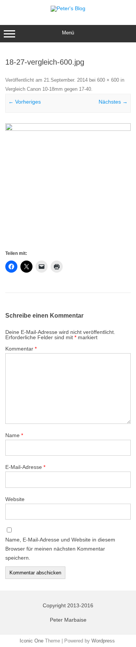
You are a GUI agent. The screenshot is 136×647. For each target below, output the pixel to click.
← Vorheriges (24, 102)
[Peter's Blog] (68, 8)
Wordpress (103, 641)
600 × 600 (108, 80)
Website (15, 499)
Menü (68, 33)
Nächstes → (113, 102)
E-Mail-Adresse (25, 467)
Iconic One (31, 641)
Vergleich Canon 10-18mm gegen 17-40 (48, 89)
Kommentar (21, 349)
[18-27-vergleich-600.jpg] (68, 186)
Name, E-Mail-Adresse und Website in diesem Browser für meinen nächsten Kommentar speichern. (60, 549)
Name (14, 435)
